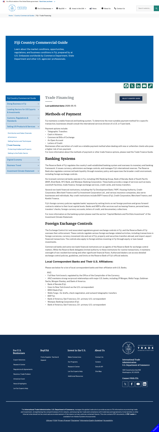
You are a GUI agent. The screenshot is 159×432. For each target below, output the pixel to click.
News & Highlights (20, 384)
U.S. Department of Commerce (62, 409)
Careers (98, 362)
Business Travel (14, 165)
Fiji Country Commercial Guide (21, 98)
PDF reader (131, 414)
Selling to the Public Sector (18, 153)
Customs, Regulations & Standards (17, 119)
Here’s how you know (46, 1)
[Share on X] (132, 85)
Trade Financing (14, 145)
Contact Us (99, 357)
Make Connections (74, 357)
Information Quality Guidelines (91, 420)
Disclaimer (75, 420)
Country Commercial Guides (24, 15)
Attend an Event (19, 379)
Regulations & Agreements (22, 369)
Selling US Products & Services (21, 126)
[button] (43, 8)
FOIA (55, 420)
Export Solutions (19, 360)
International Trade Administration (38, 409)
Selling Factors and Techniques (19, 141)
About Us (100, 350)
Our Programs (73, 362)
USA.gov (49, 420)
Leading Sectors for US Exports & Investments (21, 111)
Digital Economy (14, 160)
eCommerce (12, 137)
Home (11, 15)
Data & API (99, 367)
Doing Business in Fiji (16, 104)
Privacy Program (64, 420)
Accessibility (108, 420)
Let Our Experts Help (20, 388)
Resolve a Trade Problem (22, 374)
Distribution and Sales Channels (20, 133)
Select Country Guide (131, 98)
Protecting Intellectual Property (19, 149)
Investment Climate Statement (20, 171)
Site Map (98, 371)
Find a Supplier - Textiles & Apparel (50, 358)
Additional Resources (75, 376)
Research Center (19, 364)
